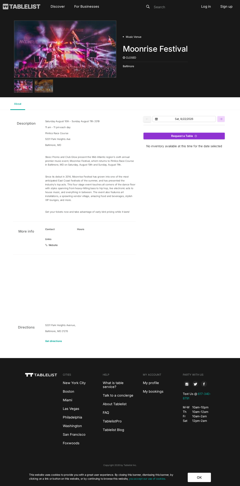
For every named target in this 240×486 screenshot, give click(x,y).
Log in (206, 6)
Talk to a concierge (118, 395)
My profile (151, 383)
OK (199, 477)
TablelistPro (112, 421)
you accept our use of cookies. (147, 478)
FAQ (106, 413)
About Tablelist (115, 404)
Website (53, 245)
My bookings (153, 391)
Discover (58, 6)
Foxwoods (71, 443)
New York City (74, 383)
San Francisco (74, 434)
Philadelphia (72, 417)
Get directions (53, 341)
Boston (68, 391)
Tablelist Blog (113, 430)
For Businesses (86, 6)
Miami (67, 400)
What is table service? (113, 385)
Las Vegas (71, 409)
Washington (72, 426)
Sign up (226, 6)
